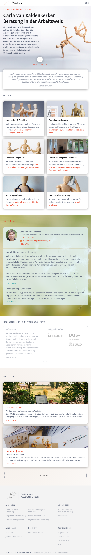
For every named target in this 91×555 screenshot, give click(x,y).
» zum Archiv (11, 302)
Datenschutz (63, 536)
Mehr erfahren (40, 65)
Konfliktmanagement (15, 520)
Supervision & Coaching (12, 510)
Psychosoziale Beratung (38, 520)
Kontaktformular (35, 532)
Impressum (63, 532)
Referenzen (62, 516)
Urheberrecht (64, 540)
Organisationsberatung (16, 516)
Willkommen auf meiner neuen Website (23, 411)
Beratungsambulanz (37, 516)
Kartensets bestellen (15, 454)
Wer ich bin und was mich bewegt (65, 510)
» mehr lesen (11, 283)
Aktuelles (10, 532)
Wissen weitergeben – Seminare (37, 510)
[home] (12, 3)
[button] (86, 3)
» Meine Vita (24, 244)
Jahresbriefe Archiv (14, 536)
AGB (59, 544)
